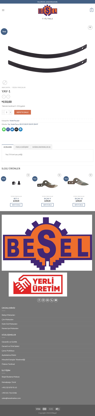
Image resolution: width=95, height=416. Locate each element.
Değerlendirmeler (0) (41, 147)
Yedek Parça (15, 124)
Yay (9, 124)
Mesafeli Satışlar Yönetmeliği (13, 359)
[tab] (8, 147)
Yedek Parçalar (18, 87)
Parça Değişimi (22, 147)
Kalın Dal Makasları (9, 324)
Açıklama (8, 147)
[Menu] (3, 10)
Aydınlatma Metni (9, 355)
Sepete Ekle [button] (16, 205)
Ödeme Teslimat (8, 364)
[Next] (93, 192)
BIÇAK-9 (47, 199)
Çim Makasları (7, 319)
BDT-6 (16, 199)
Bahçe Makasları (8, 315)
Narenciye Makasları (10, 328)
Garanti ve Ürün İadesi (10, 346)
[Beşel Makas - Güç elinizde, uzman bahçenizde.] (47, 10)
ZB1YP (21, 124)
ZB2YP (26, 124)
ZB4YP (36, 124)
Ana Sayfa (6, 87)
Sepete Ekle (22, 112)
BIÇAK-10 (79, 199)
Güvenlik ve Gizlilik (9, 342)
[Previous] (2, 192)
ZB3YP (31, 124)
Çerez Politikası (8, 351)
